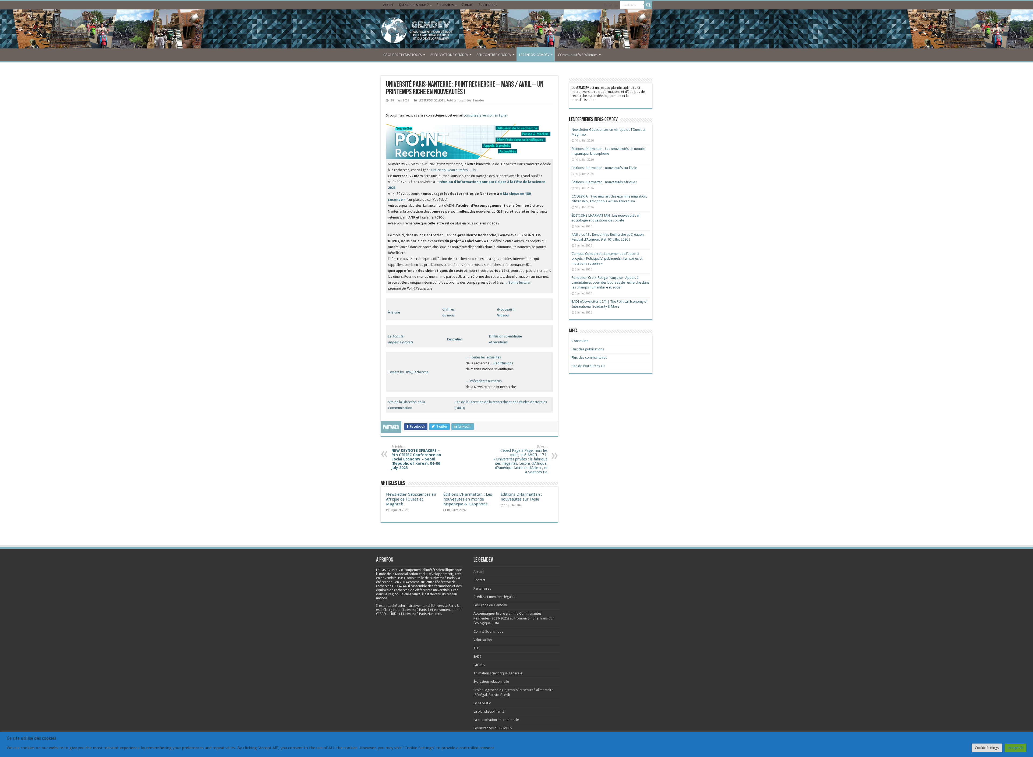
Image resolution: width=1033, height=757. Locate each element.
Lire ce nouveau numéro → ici (453, 170)
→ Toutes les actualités (483, 357)
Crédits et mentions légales (494, 597)
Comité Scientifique (488, 631)
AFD (476, 648)
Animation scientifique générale (497, 673)
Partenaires (445, 5)
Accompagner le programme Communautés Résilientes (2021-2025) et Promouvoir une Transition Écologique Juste (513, 618)
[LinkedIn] (611, 5)
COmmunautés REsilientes (577, 55)
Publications (488, 5)
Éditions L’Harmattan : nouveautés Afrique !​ (604, 182)
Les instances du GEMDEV (492, 728)
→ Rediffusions (501, 363)
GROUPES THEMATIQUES (402, 55)
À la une (394, 312)
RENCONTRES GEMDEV (494, 55)
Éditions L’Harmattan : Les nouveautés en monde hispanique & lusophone (467, 499)
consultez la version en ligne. (485, 115)
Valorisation (482, 640)
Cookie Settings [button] (987, 748)
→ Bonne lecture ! (517, 282)
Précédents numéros (486, 381)
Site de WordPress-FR (588, 366)
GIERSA (479, 665)
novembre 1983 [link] (393, 578)
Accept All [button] (1015, 748)
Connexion (580, 341)
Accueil (388, 5)
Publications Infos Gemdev (465, 100)
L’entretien (455, 339)
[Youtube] (616, 5)
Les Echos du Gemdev (490, 605)
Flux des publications (588, 349)
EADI (477, 656)
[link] (393, 578)
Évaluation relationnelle (491, 681)
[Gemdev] (516, 30)
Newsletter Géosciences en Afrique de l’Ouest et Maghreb (411, 499)
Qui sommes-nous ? (414, 5)
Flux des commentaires (589, 357)
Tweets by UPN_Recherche (408, 372)
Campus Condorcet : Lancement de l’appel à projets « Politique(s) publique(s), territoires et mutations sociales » (607, 258)
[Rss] (605, 5)
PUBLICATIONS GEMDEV (449, 55)
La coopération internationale (496, 720)
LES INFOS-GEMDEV (534, 55)
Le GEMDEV (482, 703)
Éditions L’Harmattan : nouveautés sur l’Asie (521, 497)
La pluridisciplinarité (488, 711)
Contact (467, 5)
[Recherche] (648, 5)
